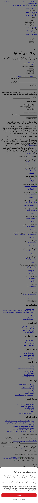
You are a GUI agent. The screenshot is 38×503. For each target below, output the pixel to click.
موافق (19, 495)
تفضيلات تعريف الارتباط (19, 499)
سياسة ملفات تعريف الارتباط (19, 490)
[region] (19, 485)
